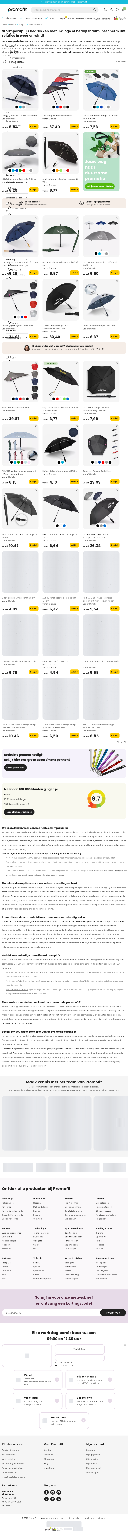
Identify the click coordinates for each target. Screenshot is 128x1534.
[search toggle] (95, 10)
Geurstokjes (70, 1248)
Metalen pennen (73, 1207)
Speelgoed (38, 1270)
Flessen (37, 1203)
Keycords (6, 1207)
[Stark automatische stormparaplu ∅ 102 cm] (60, 153)
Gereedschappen (42, 1278)
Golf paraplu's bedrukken (17, 989)
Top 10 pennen (72, 1203)
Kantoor (6, 1228)
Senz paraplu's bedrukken (17, 972)
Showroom (49, 1459)
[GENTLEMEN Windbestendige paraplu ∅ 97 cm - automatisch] (60, 699)
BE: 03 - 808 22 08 (64, 1365)
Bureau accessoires (11, 1233)
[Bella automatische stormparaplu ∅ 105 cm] (60, 508)
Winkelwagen (92, 1472)
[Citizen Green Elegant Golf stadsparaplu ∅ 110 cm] (101, 508)
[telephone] (105, 10)
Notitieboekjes (9, 1241)
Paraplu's (22, 24)
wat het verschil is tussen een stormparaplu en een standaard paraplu (86, 1014)
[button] (85, 18)
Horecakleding (72, 1274)
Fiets (8, 116)
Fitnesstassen (71, 1241)
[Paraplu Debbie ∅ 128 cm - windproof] (20, 90)
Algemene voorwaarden (52, 1518)
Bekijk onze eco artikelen (100, 186)
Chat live (84, 349)
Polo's (99, 1241)
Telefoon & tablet (41, 1233)
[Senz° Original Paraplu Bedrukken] (20, 300)
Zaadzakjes (101, 1266)
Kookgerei (69, 1263)
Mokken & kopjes (41, 1207)
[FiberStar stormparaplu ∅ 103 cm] (101, 300)
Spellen (36, 1266)
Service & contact (11, 1450)
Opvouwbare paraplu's (16, 68)
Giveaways (8, 1198)
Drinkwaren (39, 1198)
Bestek (68, 1270)
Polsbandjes (8, 1203)
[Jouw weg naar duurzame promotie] (101, 145)
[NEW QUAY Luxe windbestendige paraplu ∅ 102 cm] (101, 699)
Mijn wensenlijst (93, 1468)
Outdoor (12, 24)
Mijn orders (91, 1463)
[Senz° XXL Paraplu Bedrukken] (20, 381)
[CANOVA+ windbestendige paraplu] (20, 635)
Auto (8, 112)
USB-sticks (7, 1237)
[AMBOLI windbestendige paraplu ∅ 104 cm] (60, 572)
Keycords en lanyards (12, 1211)
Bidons (36, 1211)
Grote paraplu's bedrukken (18, 981)
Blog (46, 1463)
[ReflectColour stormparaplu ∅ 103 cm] (60, 445)
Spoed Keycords (10, 1219)
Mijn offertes (92, 1459)
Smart (36, 1245)
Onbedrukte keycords (12, 1215)
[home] (17, 10)
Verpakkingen (71, 1278)
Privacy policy (74, 1518)
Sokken (99, 1248)
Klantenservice (12, 1444)
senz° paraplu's (17, 62)
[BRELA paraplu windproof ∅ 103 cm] (20, 572)
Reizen (36, 1263)
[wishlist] (117, 10)
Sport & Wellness (74, 1228)
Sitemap (102, 1518)
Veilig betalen (8, 1459)
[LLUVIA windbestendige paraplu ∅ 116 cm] (60, 236)
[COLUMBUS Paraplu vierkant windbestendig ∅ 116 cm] (101, 381)
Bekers (36, 1215)
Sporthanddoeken (73, 1237)
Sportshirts (101, 1237)
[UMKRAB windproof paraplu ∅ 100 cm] (20, 153)
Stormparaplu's (17, 58)
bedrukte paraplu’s (114, 870)
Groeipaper (101, 1263)
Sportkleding (71, 1233)
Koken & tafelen (73, 1258)
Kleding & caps (104, 1228)
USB (35, 1248)
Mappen (6, 1245)
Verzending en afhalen (13, 1463)
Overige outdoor (14, 125)
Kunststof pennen (73, 1211)
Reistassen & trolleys (106, 1215)
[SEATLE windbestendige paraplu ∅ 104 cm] (101, 635)
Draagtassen (102, 1203)
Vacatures (49, 1468)
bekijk (33, 126)
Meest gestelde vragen (13, 1477)
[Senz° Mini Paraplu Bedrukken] (101, 445)
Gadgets (37, 1241)
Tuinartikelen (12, 121)
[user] (111, 10)
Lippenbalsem (71, 1245)
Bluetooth (38, 1237)
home (4, 24)
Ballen (36, 1274)
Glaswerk (37, 1219)
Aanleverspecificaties (12, 1468)
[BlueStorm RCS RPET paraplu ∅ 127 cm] (20, 236)
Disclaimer (89, 1518)
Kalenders (7, 1248)
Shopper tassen (104, 1211)
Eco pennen (70, 1219)
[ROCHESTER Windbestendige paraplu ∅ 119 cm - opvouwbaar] (20, 699)
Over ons (48, 1454)
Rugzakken (101, 1219)
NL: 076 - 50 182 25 (64, 1362)
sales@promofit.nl (68, 349)
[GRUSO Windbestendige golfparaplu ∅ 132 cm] (101, 236)
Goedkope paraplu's (15, 52)
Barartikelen (70, 1266)
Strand (5, 1266)
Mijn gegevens (93, 1454)
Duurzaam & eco (105, 1258)
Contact (48, 1450)
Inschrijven (113, 1312)
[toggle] (4, 9)
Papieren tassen (104, 1207)
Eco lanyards (102, 1270)
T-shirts (99, 1233)
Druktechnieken (9, 1472)
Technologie (39, 1228)
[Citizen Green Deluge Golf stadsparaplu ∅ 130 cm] (60, 300)
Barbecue (6, 1270)
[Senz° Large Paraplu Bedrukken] (60, 90)
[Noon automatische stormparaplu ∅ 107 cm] (20, 508)
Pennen (69, 1198)
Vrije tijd (37, 1258)
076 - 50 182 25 (97, 349)
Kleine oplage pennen (75, 1215)
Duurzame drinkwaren (106, 1274)
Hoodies (100, 1245)
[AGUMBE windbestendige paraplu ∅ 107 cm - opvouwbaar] (20, 445)
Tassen (100, 1198)
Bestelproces (8, 1454)
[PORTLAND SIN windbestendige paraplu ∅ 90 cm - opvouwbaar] (101, 572)
